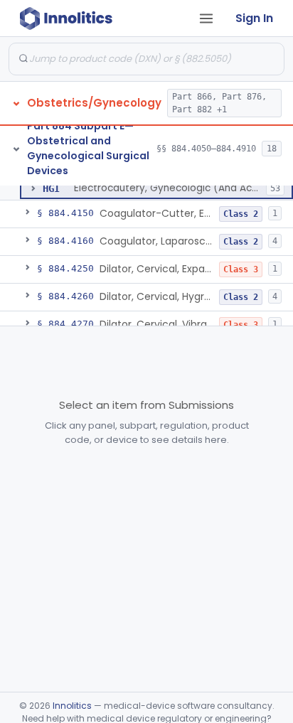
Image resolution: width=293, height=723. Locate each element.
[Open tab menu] (206, 18)
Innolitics (72, 706)
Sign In (254, 18)
